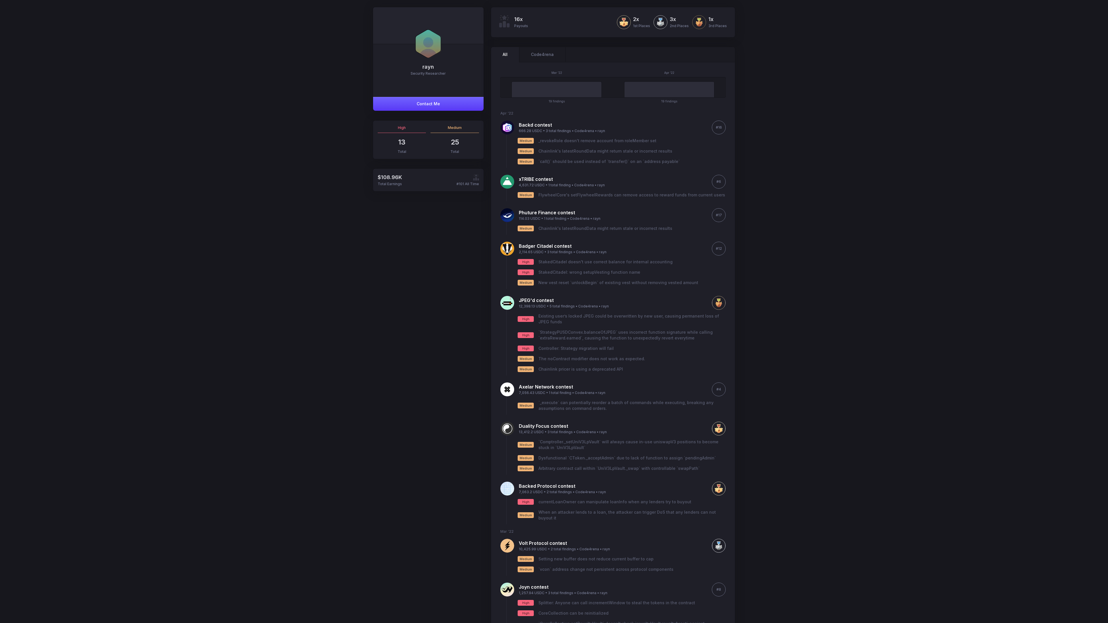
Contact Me (428, 103)
